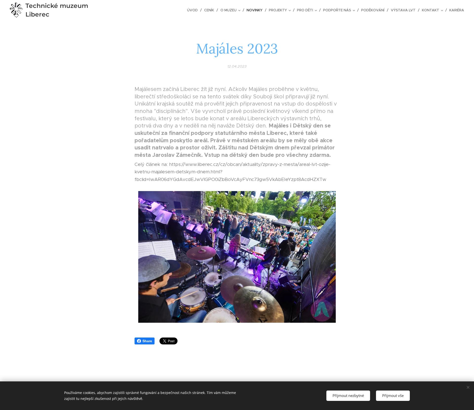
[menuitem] (194, 10)
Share (147, 341)
